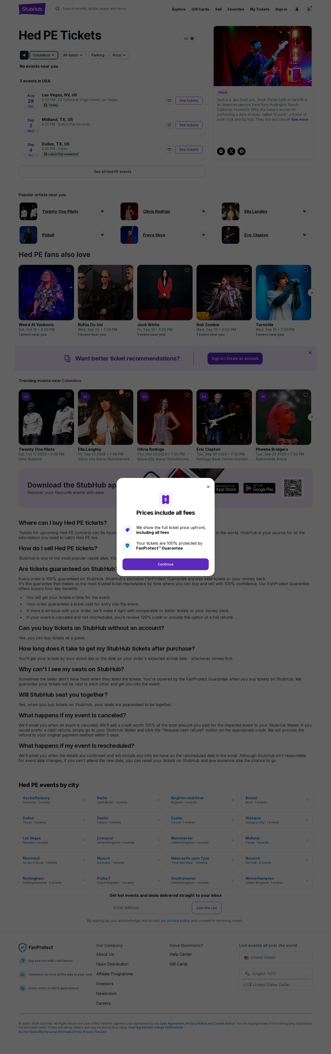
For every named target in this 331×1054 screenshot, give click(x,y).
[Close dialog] (208, 487)
